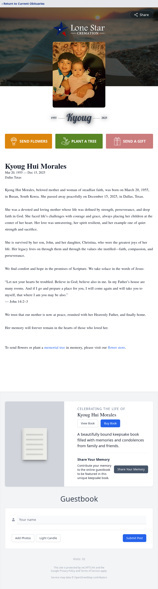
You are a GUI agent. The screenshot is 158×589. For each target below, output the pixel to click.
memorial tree (54, 347)
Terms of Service (90, 571)
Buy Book (110, 423)
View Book (88, 423)
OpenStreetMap (83, 577)
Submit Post (134, 538)
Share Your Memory (131, 469)
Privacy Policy (67, 571)
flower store (116, 347)
